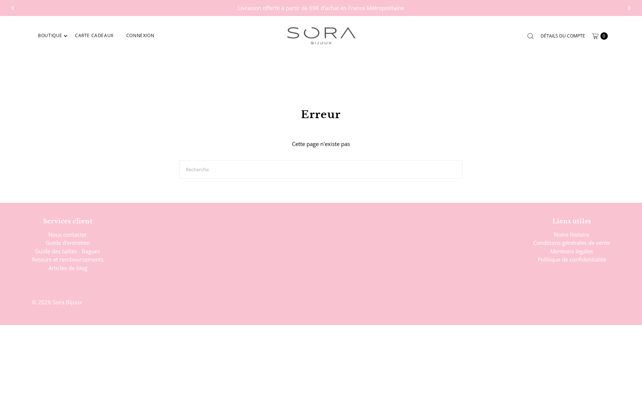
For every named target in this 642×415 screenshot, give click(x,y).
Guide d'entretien (68, 242)
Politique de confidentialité (572, 259)
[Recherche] (530, 36)
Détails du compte (563, 36)
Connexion (140, 35)
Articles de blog (67, 268)
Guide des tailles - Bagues (67, 251)
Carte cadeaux (94, 35)
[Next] (629, 8)
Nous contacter (67, 234)
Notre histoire (571, 234)
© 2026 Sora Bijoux (57, 302)
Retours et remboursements (68, 259)
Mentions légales (571, 251)
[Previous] (13, 8)
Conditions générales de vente (571, 242)
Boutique (50, 35)
